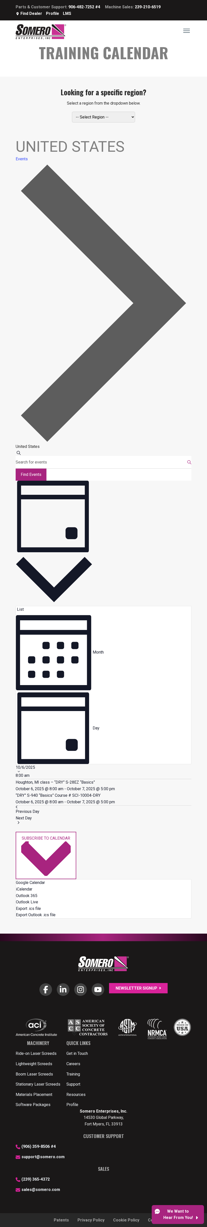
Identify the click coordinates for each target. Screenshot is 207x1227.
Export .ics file (28, 908)
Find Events (31, 474)
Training (73, 1074)
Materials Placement (34, 1094)
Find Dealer (31, 13)
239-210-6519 (148, 7)
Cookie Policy (126, 1220)
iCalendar (24, 889)
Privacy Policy (91, 1220)
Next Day (24, 818)
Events (22, 159)
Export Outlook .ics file (36, 914)
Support (73, 1084)
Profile (52, 13)
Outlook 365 (26, 895)
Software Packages (33, 1104)
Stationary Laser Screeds (38, 1084)
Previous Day (27, 811)
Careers (73, 1063)
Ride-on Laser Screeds (36, 1053)
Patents (61, 1220)
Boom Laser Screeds (34, 1074)
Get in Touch (77, 1053)
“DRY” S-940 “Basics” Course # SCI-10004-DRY (58, 795)
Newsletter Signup (137, 988)
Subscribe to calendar (46, 838)
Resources (76, 1094)
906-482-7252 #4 (84, 7)
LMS (67, 13)
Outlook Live (27, 902)
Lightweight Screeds (34, 1063)
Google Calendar (30, 882)
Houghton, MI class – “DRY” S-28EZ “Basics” (55, 782)
